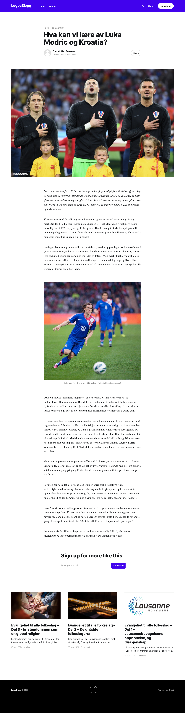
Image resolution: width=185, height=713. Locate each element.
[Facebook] (95, 687)
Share (136, 53)
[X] (91, 687)
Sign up (93, 692)
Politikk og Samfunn (54, 27)
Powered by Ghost (166, 690)
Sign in (151, 6)
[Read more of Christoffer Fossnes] (47, 53)
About (52, 6)
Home (42, 6)
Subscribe (166, 6)
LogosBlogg (21, 5)
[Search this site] (143, 6)
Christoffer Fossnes (64, 51)
